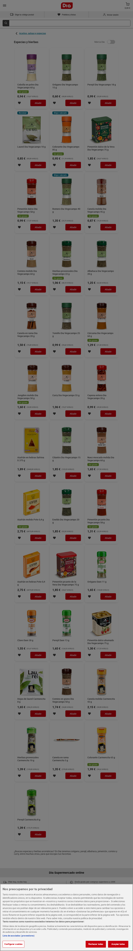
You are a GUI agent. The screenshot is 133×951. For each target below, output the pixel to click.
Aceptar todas (118, 944)
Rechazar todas (95, 944)
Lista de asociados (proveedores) (19, 935)
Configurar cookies (13, 944)
